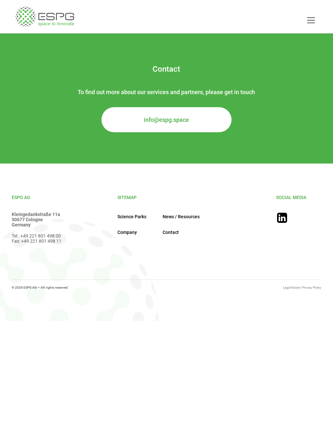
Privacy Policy (311, 287)
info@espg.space (166, 119)
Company (127, 232)
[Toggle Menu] (310, 20)
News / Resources (181, 216)
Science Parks (131, 216)
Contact (171, 232)
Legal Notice (291, 287)
